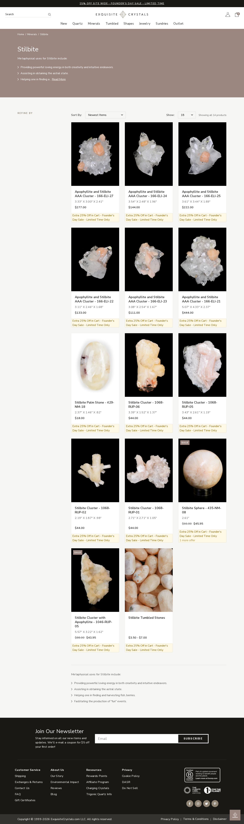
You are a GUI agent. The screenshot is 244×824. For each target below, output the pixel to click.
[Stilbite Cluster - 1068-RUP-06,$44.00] (149, 365)
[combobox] (26, 14)
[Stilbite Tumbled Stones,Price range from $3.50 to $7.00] (149, 580)
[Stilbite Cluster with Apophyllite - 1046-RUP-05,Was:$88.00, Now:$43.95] (95, 580)
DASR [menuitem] (126, 782)
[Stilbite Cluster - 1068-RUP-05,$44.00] (202, 365)
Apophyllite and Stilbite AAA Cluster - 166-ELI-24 (147, 194)
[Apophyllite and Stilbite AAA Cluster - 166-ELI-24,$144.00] (149, 154)
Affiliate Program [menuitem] (97, 782)
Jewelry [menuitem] (144, 24)
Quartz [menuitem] (78, 24)
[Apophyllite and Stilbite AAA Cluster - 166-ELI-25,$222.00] (202, 154)
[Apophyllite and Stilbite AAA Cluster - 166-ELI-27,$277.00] (95, 154)
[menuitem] (228, 14)
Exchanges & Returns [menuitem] (29, 782)
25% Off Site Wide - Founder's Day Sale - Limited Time (122, 3)
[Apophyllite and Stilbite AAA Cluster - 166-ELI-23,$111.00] (149, 259)
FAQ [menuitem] (18, 794)
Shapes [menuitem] (129, 24)
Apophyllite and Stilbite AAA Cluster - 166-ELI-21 (201, 299)
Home (21, 34)
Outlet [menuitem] (178, 24)
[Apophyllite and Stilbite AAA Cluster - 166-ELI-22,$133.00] (95, 259)
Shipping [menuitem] (20, 776)
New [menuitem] (64, 24)
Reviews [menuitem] (56, 788)
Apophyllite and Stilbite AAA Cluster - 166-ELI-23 (147, 299)
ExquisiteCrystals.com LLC (68, 819)
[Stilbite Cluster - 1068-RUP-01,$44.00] (149, 470)
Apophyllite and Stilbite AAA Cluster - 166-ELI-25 (201, 194)
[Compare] (114, 134)
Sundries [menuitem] (162, 24)
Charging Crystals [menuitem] (97, 788)
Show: (170, 115)
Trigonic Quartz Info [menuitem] (99, 794)
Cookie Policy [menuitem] (131, 776)
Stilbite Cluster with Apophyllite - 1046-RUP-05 (93, 622)
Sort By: (76, 115)
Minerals (32, 34)
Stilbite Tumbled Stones (146, 618)
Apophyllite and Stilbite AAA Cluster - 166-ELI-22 (94, 299)
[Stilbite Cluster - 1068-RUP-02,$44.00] (95, 470)
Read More (59, 79)
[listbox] (187, 115)
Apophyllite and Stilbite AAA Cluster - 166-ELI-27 (94, 194)
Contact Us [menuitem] (22, 788)
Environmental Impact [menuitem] (65, 782)
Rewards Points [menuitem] (96, 776)
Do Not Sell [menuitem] (130, 788)
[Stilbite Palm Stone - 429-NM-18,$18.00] (95, 365)
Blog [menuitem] (54, 794)
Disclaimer (219, 819)
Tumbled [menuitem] (112, 24)
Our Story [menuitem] (57, 776)
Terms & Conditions (196, 819)
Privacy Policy (170, 819)
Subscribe (193, 738)
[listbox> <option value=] (105, 115)
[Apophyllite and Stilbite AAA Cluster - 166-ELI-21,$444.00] (202, 259)
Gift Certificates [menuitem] (25, 800)
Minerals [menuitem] (94, 24)
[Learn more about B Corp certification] (202, 775)
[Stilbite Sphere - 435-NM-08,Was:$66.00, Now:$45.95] (202, 470)
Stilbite (44, 34)
